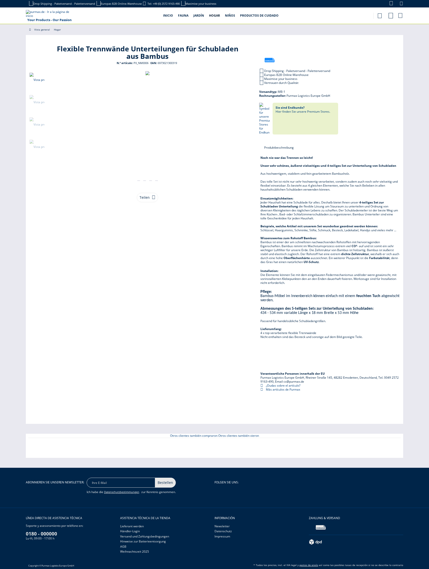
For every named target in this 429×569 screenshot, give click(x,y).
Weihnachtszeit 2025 (134, 551)
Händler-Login (130, 531)
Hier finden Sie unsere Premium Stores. (303, 109)
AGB (123, 546)
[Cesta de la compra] (401, 15)
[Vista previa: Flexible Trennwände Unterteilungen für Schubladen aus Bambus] (37, 80)
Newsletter (222, 526)
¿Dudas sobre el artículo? (282, 385)
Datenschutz (223, 531)
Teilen (145, 197)
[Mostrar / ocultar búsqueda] (380, 14)
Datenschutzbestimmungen (121, 492)
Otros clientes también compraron (193, 436)
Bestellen (165, 482)
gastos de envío (308, 565)
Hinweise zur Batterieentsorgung (143, 541)
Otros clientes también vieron (238, 436)
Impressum (222, 536)
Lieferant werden (132, 526)
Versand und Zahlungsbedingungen (144, 536)
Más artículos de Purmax (282, 389)
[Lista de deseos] (401, 4)
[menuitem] (388, 3)
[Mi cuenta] (391, 15)
